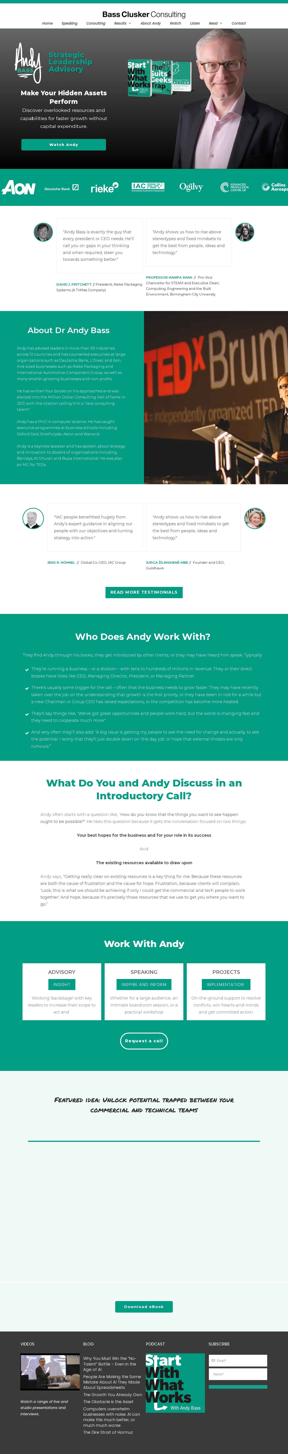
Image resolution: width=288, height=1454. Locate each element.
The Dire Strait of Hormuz (108, 1432)
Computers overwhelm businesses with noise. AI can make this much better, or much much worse (111, 1417)
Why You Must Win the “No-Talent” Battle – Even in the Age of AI (110, 1364)
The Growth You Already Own (112, 1394)
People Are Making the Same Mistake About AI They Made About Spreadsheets (112, 1382)
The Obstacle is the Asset (108, 1401)
